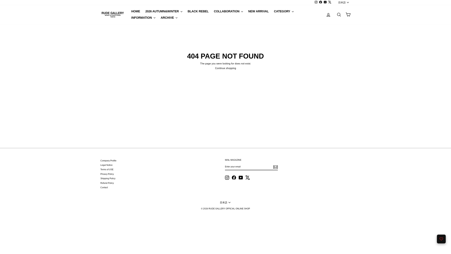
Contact (104, 187)
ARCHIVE (168, 17)
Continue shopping (225, 68)
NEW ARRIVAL (258, 11)
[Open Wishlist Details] (441, 239)
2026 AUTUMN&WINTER (162, 11)
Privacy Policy (107, 174)
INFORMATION (142, 17)
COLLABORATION (227, 11)
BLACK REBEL (198, 11)
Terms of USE (106, 169)
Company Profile (108, 160)
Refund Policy (107, 183)
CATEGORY (282, 11)
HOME (135, 11)
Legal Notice (106, 165)
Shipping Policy (107, 178)
